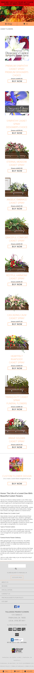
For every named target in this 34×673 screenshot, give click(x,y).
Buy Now (17, 81)
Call (6, 671)
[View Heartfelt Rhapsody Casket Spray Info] (17, 342)
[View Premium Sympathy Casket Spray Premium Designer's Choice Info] (17, 48)
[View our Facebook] (15, 607)
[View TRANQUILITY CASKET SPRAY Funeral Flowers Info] (17, 385)
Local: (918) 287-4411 (17, 621)
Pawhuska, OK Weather (7, 663)
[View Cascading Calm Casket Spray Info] (17, 302)
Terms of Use (29, 666)
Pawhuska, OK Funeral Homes (11, 657)
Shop (9, 23)
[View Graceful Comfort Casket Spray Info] (17, 225)
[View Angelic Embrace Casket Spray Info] (17, 187)
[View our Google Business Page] (18, 607)
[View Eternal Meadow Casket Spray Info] (17, 149)
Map (18, 671)
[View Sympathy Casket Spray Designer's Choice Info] (17, 103)
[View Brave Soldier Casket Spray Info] (17, 426)
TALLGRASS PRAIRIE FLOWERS (17, 14)
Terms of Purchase (17, 666)
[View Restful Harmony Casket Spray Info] (17, 263)
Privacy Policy (5, 666)
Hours (29, 671)
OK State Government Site (25, 663)
